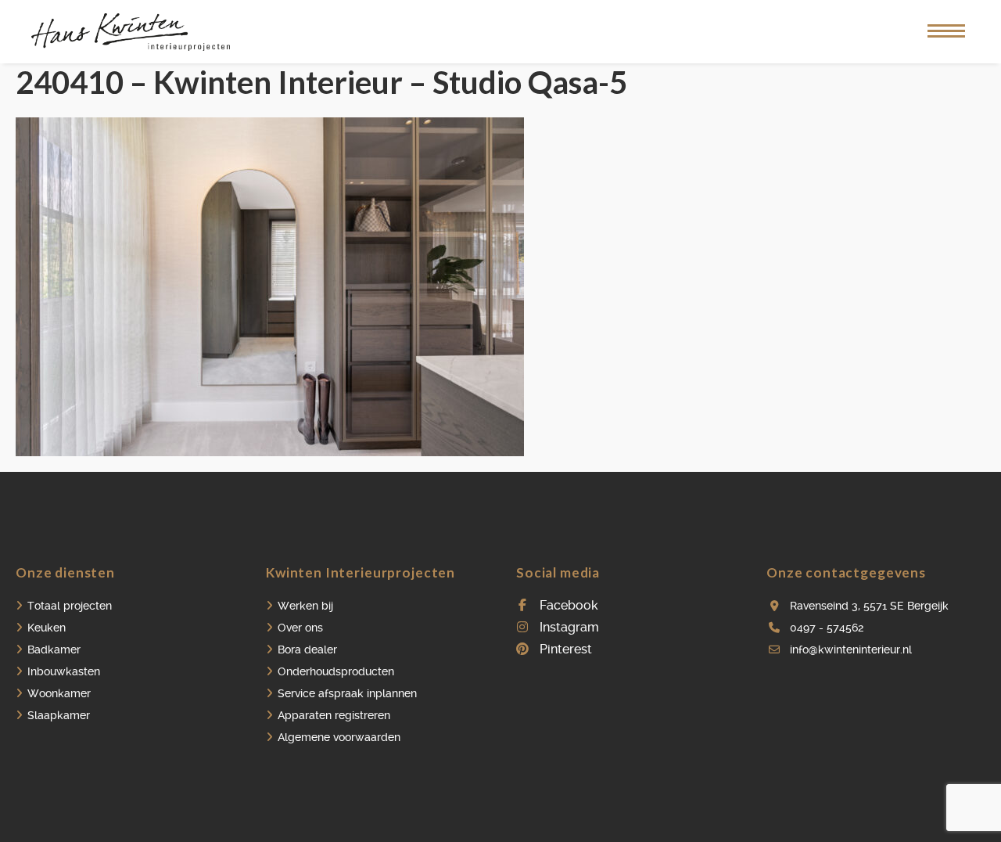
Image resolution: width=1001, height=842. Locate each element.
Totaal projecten (69, 605)
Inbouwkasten (63, 671)
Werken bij (305, 605)
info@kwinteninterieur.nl (851, 649)
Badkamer (54, 649)
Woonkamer (59, 693)
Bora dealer (307, 649)
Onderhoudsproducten (336, 671)
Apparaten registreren (334, 715)
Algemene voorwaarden (339, 737)
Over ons (300, 627)
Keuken (46, 627)
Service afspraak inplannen (347, 693)
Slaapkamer (58, 715)
